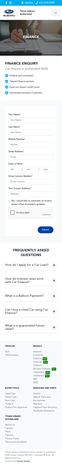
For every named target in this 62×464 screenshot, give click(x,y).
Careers (9, 428)
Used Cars (10, 394)
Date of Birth (16, 164)
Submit (45, 230)
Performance (11, 355)
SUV (7, 352)
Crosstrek (38, 355)
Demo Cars (10, 397)
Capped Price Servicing (45, 407)
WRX (35, 383)
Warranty (37, 404)
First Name (15, 115)
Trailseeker (38, 372)
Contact (9, 435)
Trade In (9, 404)
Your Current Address (20, 188)
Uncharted (38, 376)
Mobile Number (17, 139)
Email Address (16, 152)
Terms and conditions (16, 442)
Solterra (37, 358)
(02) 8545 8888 (47, 3)
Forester (37, 362)
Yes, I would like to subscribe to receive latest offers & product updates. (31, 203)
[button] (55, 13)
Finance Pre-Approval (16, 407)
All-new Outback (41, 369)
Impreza (37, 352)
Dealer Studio (23, 461)
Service (37, 394)
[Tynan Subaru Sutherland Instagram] (11, 2)
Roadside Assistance (43, 411)
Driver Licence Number (21, 176)
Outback (37, 365)
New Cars (10, 400)
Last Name (14, 127)
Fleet (8, 432)
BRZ (35, 379)
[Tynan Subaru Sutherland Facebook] (7, 2)
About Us (10, 425)
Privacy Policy (12, 439)
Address (29, 3)
